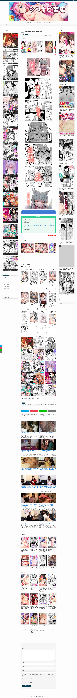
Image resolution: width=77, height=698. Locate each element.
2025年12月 (7, 295)
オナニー (32, 35)
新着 (25, 266)
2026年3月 (6, 288)
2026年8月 (6, 277)
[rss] (73, 0)
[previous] (22, 48)
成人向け (41, 225)
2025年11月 (7, 297)
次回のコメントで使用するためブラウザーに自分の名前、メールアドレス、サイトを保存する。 (38, 675)
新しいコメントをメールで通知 (27, 678)
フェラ (35, 35)
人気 (22, 266)
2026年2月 (6, 290)
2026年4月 (6, 286)
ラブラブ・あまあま (39, 35)
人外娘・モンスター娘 (48, 35)
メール (23, 666)
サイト (23, 670)
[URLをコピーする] (52, 411)
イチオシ (25, 35)
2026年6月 (6, 282)
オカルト (29, 35)
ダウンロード (38, 212)
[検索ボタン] (53, 23)
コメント (24, 648)
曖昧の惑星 (30, 405)
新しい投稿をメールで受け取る (27, 682)
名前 (23, 662)
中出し (43, 35)
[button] (25, 411)
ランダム (29, 266)
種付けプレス (38, 405)
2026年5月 (6, 284)
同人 (52, 35)
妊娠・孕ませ (46, 225)
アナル (23, 35)
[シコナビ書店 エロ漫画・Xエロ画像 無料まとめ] (38, 11)
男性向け (37, 225)
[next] (55, 48)
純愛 (25, 225)
